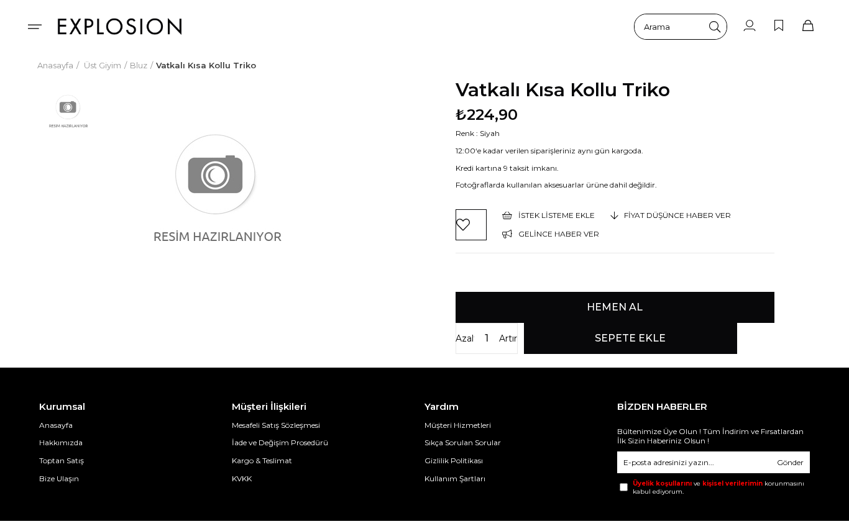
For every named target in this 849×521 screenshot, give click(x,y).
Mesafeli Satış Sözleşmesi (276, 425)
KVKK (242, 478)
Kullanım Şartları (454, 478)
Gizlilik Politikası (453, 460)
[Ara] (715, 26)
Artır (508, 338)
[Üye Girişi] (749, 26)
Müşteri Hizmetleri (457, 425)
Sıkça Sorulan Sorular (462, 442)
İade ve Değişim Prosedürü (280, 442)
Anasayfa (56, 425)
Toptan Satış (61, 460)
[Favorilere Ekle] (471, 224)
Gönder (790, 462)
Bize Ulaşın (59, 478)
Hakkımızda (61, 442)
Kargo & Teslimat (262, 460)
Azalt (465, 338)
